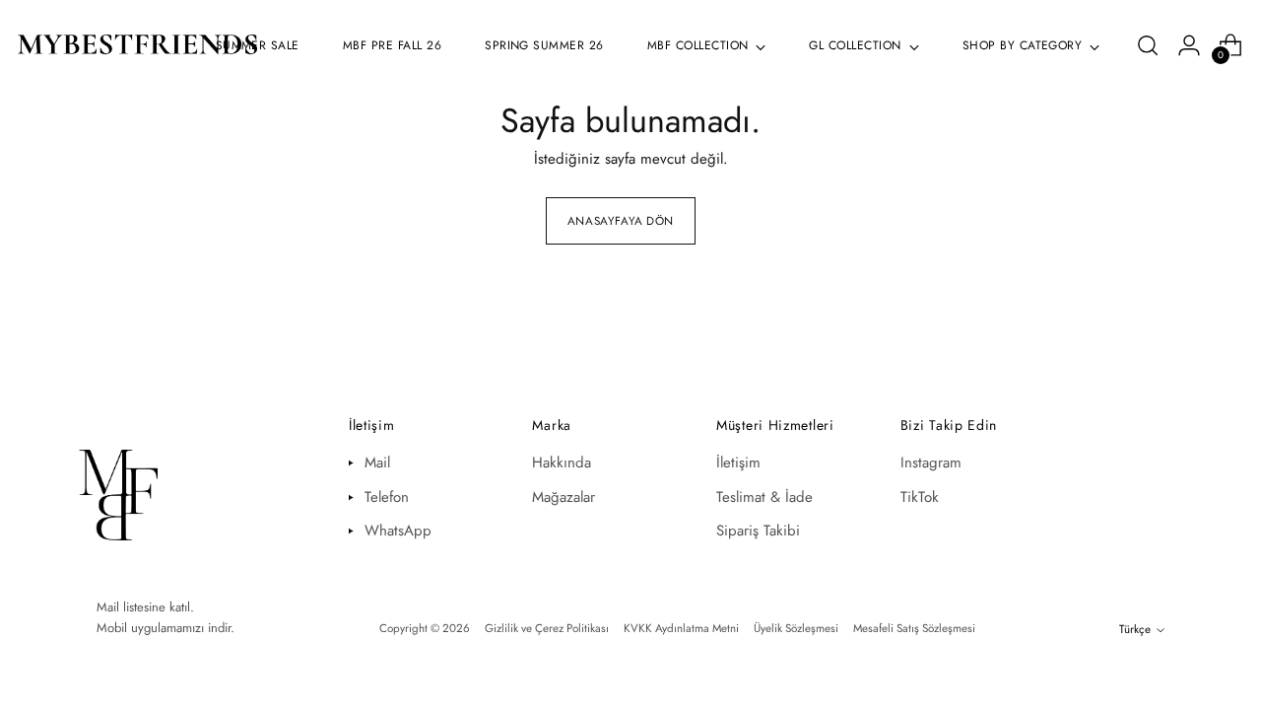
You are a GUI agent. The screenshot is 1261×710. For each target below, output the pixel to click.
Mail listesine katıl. (145, 607)
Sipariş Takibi (758, 530)
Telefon (387, 497)
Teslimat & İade (764, 497)
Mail (377, 462)
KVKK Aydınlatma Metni (681, 628)
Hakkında (561, 462)
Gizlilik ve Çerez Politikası (547, 628)
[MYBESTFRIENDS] (138, 46)
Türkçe (1135, 629)
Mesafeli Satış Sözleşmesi (914, 628)
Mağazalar (563, 497)
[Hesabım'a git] (1189, 45)
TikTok (919, 497)
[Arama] (1147, 45)
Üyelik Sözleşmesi (796, 628)
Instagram (931, 462)
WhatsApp (398, 530)
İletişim (738, 462)
